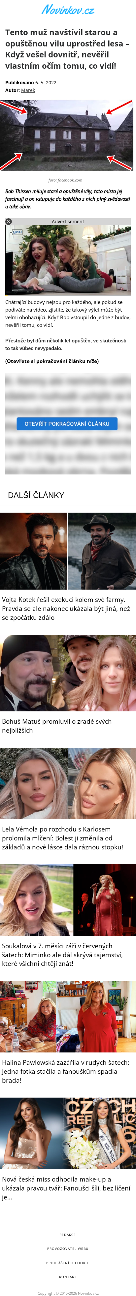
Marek (28, 90)
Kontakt (68, 1276)
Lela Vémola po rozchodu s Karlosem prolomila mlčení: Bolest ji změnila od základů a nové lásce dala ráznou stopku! (62, 838)
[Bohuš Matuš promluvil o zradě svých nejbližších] (68, 673)
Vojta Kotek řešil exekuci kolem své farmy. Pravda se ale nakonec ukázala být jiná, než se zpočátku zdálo (66, 608)
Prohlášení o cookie (67, 1262)
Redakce (67, 1234)
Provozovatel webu (67, 1248)
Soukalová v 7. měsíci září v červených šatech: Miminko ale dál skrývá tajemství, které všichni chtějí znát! (62, 955)
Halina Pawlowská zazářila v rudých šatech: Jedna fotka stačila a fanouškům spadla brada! (65, 1071)
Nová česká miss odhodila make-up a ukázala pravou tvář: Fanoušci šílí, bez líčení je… (66, 1188)
